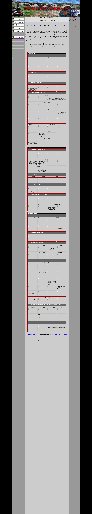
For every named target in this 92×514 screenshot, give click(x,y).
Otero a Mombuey (32, 25)
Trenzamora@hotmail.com (74, 27)
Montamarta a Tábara (60, 25)
